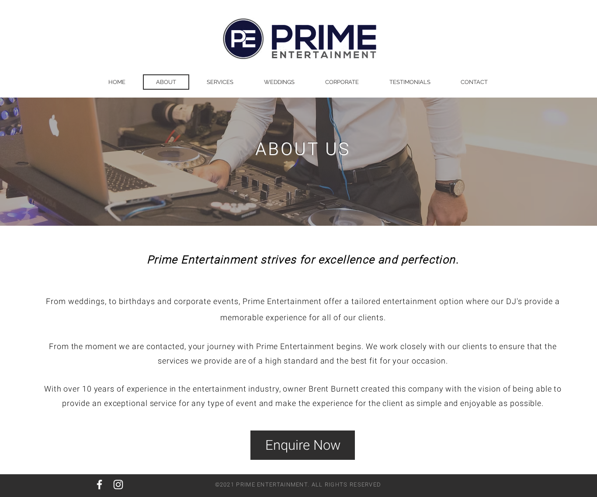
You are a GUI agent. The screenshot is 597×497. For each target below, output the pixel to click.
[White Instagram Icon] (118, 484)
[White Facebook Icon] (99, 484)
